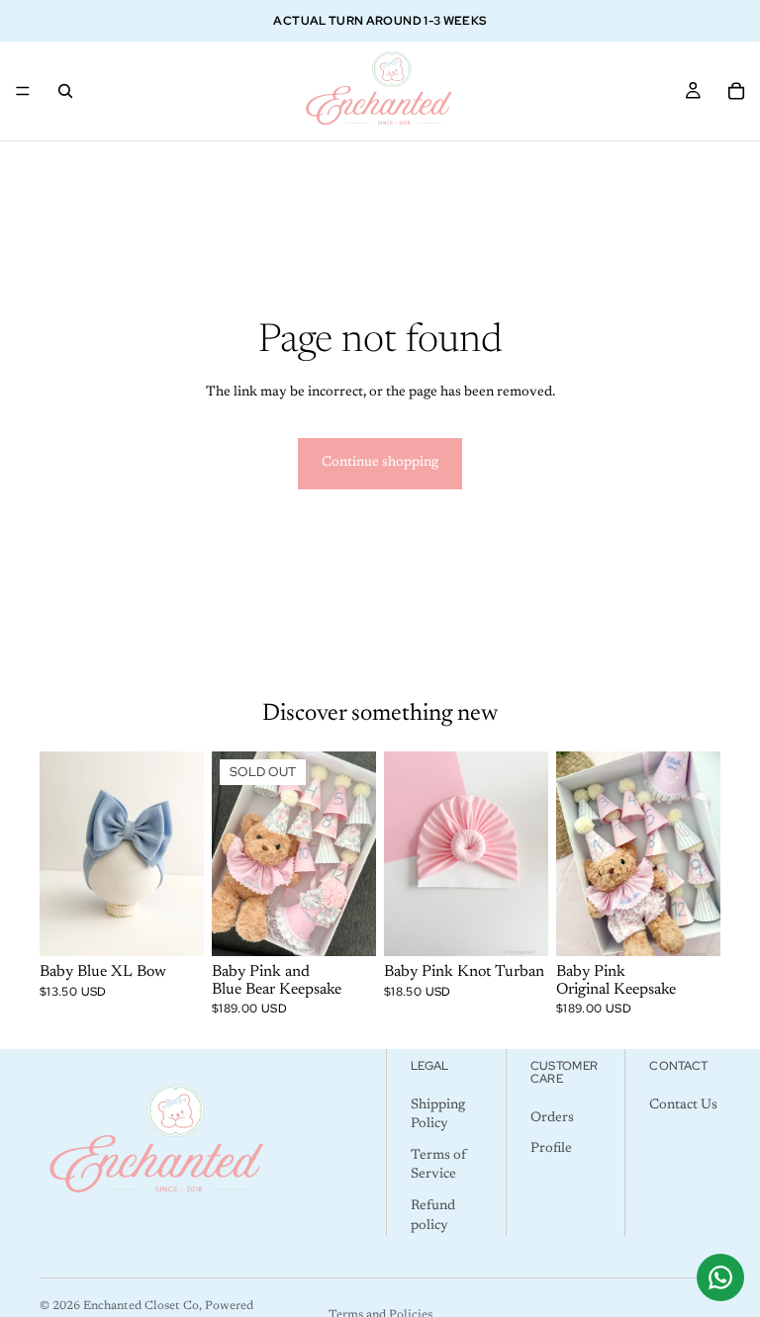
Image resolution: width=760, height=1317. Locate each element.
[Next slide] (182, 854)
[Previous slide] (61, 854)
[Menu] (23, 91)
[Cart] (736, 91)
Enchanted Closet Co (141, 1306)
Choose (190, 925)
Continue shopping (380, 463)
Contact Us (683, 1105)
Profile (551, 1150)
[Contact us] (720, 1277)
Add (707, 925)
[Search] (65, 91)
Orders (552, 1118)
